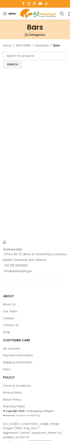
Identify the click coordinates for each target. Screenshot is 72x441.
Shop (6, 332)
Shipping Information (17, 362)
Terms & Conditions (17, 386)
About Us (9, 304)
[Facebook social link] (23, 4)
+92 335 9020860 (16, 265)
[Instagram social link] (34, 4)
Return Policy (12, 400)
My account (11, 349)
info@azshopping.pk (18, 271)
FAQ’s (7, 369)
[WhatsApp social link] (46, 4)
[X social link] (29, 4)
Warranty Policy (14, 406)
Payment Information (18, 355)
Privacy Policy (12, 393)
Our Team (10, 311)
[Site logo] (38, 13)
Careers (8, 318)
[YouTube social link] (40, 4)
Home (7, 45)
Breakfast (42, 45)
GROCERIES (23, 45)
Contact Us (11, 325)
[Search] (62, 14)
